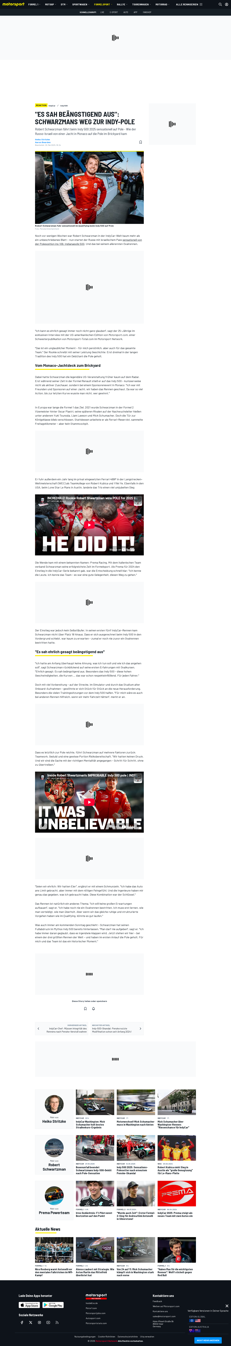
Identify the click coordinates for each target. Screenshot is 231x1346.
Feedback (157, 1301)
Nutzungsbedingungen (85, 1336)
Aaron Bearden (43, 142)
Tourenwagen (140, 4)
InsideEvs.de (92, 1303)
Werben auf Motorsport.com (166, 1306)
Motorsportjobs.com (95, 1313)
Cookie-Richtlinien (106, 1336)
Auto (126, 12)
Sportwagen (79, 4)
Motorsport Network (106, 1341)
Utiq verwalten (147, 1336)
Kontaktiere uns (160, 1311)
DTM (63, 4)
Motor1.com (91, 1308)
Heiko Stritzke (42, 139)
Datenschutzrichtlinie (128, 1336)
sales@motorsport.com (164, 1316)
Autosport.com (93, 1318)
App (135, 12)
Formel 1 (33, 4)
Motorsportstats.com (96, 1323)
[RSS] (57, 1322)
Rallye (121, 4)
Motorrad (161, 4)
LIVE (102, 12)
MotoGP (49, 4)
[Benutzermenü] (226, 4)
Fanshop (147, 12)
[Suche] (220, 4)
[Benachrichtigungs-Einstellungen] (93, 1009)
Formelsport (102, 4)
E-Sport (114, 12)
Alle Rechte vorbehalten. (130, 1341)
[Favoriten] (141, 142)
